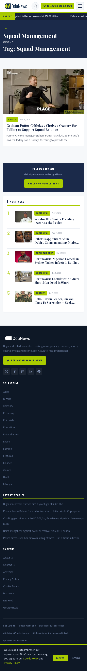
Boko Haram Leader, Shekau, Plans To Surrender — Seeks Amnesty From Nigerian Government (54, 304)
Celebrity (8, 406)
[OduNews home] (43, 338)
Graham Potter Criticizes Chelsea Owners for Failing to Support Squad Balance (41, 127)
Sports (12, 119)
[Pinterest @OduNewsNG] (39, 371)
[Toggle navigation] (80, 6)
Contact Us (9, 565)
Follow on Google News (59, 6)
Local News (42, 213)
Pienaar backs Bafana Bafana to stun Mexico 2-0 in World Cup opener (41, 511)
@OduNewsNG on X (27, 625)
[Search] (35, 6)
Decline (76, 658)
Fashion (7, 449)
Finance (7, 463)
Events (6, 441)
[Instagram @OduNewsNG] (22, 371)
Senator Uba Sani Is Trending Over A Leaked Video (54, 220)
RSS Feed (8, 600)
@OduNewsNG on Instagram (16, 633)
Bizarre (7, 399)
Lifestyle (7, 484)
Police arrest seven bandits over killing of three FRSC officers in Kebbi (41, 538)
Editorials (8, 420)
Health (6, 477)
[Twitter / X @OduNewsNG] (6, 371)
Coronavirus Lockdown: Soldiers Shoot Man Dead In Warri (56, 280)
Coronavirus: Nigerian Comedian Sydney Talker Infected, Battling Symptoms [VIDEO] (56, 262)
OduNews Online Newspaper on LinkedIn (51, 633)
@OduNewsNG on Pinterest (15, 640)
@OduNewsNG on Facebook (51, 625)
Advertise (8, 572)
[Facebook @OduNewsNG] (14, 371)
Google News (10, 608)
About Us (8, 558)
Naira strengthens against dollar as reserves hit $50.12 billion (36, 531)
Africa (6, 392)
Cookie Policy (11, 586)
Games (7, 470)
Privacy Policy (11, 579)
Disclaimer (9, 593)
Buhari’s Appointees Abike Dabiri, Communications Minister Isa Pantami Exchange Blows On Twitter (56, 244)
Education (9, 427)
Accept (60, 658)
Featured (8, 456)
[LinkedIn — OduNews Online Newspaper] (31, 371)
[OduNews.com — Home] (15, 6)
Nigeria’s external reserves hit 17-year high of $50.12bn (33, 504)
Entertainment (44, 253)
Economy (41, 293)
